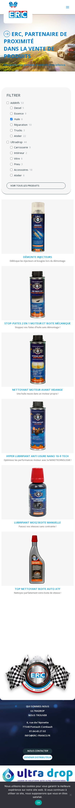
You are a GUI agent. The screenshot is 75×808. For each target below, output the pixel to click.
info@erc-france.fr (37, 735)
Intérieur (19, 153)
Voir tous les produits (24, 185)
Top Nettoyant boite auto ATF (37, 589)
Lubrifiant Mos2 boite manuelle (37, 522)
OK (38, 802)
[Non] (70, 795)
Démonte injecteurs (37, 257)
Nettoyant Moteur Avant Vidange (37, 389)
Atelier (18, 136)
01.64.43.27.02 (37, 731)
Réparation (20, 124)
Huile (17, 119)
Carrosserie (21, 147)
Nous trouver (37, 715)
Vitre (17, 158)
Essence (19, 113)
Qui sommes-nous (37, 706)
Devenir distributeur (37, 757)
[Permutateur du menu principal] (67, 7)
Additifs (15, 103)
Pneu (17, 164)
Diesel (17, 108)
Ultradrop (16, 142)
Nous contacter (37, 750)
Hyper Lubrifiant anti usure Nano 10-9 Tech (37, 456)
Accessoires (21, 169)
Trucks (18, 130)
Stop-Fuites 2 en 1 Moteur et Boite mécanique (37, 323)
